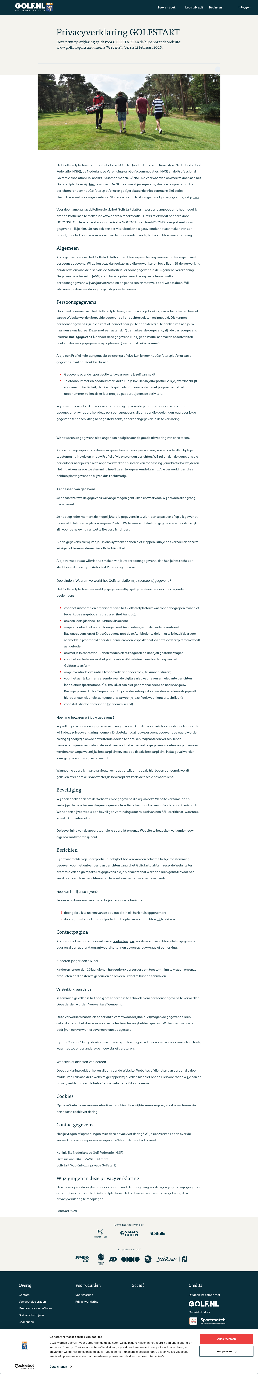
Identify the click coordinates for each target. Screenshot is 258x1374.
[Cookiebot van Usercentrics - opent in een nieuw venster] (24, 1366)
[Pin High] (148, 1259)
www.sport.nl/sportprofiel (122, 216)
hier (92, 184)
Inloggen (244, 7)
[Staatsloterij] (129, 1233)
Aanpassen (224, 1351)
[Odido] (130, 1259)
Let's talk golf (194, 7)
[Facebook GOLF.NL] (133, 1294)
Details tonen (58, 1366)
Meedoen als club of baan (35, 1308)
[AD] (113, 1259)
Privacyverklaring (86, 1302)
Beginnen (215, 7)
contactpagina (123, 941)
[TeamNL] (101, 1259)
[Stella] (158, 1233)
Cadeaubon (26, 1322)
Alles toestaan (226, 1338)
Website (129, 1070)
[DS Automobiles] (100, 1233)
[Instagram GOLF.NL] (139, 1294)
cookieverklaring (85, 1112)
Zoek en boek (166, 7)
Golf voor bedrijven (31, 1315)
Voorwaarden (84, 1295)
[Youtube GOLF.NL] (145, 1294)
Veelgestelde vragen (32, 1302)
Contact (24, 1295)
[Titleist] (171, 1259)
